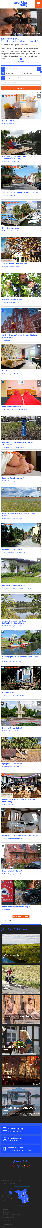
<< (2, 920)
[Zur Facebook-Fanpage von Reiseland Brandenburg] (18, 1167)
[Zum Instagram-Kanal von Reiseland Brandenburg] (23, 1167)
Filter (27, 916)
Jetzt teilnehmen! (21, 559)
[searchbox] (15, 69)
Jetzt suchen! (21, 88)
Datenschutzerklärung (11, 1215)
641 (10, 920)
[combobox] (21, 69)
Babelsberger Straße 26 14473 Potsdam (12, 1182)
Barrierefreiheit (8, 1218)
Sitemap (6, 1220)
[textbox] (13, 78)
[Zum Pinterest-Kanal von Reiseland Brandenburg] (13, 1167)
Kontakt (6, 1209)
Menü (38, 6)
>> (13, 920)
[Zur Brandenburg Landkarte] (15, 1197)
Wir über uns (8, 1224)
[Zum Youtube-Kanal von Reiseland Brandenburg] (28, 1167)
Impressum (7, 1212)
